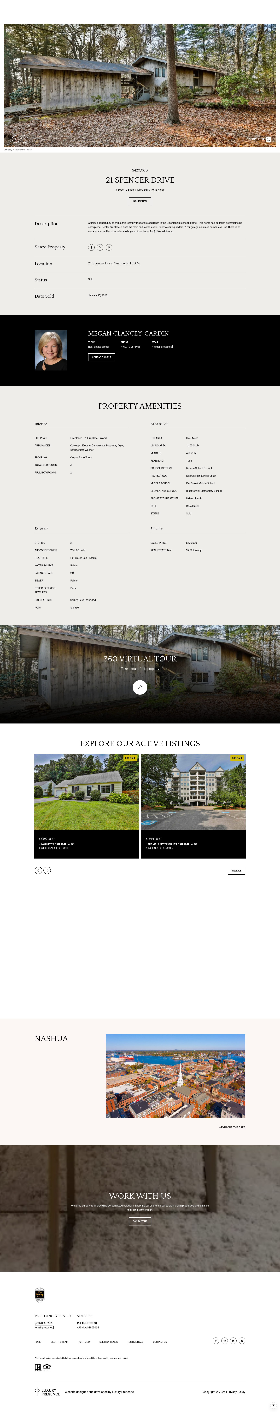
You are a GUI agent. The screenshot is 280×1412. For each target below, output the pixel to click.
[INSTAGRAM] (224, 1341)
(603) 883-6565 (43, 1323)
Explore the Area (233, 1127)
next (24, 139)
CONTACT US (160, 1342)
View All (236, 870)
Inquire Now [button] (140, 201)
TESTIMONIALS (135, 1342)
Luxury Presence (123, 1392)
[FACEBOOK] (216, 1341)
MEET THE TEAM (59, 1342)
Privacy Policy (236, 1392)
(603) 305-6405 (131, 346)
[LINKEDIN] (233, 1341)
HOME (38, 1342)
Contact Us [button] (140, 1221)
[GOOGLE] (242, 1341)
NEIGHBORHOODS (108, 1342)
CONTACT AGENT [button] (101, 357)
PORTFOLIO (84, 1342)
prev (15, 139)
